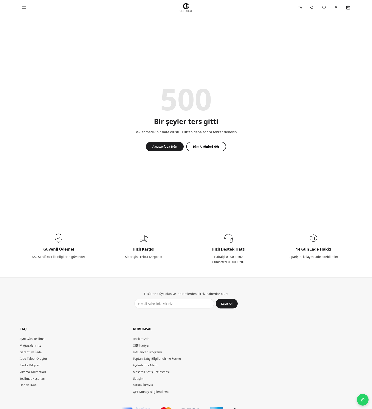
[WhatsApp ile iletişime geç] (363, 400)
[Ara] (312, 7)
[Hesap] (336, 7)
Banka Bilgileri (30, 365)
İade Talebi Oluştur (33, 358)
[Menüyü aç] (24, 7)
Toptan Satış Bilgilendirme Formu (157, 358)
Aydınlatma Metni (145, 365)
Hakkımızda (141, 339)
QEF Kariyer (141, 345)
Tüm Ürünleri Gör (206, 146)
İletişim (138, 378)
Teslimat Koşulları (32, 378)
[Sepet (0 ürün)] (348, 7)
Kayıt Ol (226, 304)
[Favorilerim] (324, 7)
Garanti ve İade (31, 352)
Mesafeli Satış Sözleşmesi (151, 372)
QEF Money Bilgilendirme (151, 392)
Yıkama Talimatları (33, 372)
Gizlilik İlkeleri (143, 385)
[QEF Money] (300, 7)
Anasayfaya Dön (164, 146)
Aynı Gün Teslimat (33, 339)
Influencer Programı (147, 352)
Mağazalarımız (30, 345)
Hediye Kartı (28, 385)
